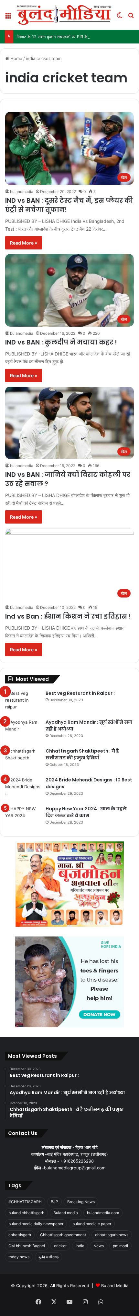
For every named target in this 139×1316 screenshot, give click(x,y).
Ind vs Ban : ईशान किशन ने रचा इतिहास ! (68, 616)
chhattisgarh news (111, 1234)
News (98, 1245)
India (80, 1245)
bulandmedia (21, 191)
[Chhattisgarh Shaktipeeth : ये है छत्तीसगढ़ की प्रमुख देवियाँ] (23, 760)
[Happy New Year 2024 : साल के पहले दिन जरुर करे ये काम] (23, 817)
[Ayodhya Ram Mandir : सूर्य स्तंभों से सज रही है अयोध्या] (23, 731)
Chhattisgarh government (63, 1234)
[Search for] (131, 17)
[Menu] (8, 17)
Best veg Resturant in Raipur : (80, 693)
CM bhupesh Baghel (26, 1245)
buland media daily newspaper (35, 1223)
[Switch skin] (119, 17)
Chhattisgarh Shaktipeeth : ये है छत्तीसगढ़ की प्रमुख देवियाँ (82, 754)
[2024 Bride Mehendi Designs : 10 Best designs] (23, 789)
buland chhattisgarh (26, 1212)
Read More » (23, 243)
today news (18, 1256)
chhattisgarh (19, 1234)
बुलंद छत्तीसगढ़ (48, 1256)
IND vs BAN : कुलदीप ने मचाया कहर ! (61, 342)
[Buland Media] (64, 15)
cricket (60, 1245)
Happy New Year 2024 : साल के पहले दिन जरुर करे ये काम (86, 812)
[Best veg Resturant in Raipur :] (23, 702)
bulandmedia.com (103, 1212)
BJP (54, 1201)
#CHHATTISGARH (25, 1201)
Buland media (65, 1212)
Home (15, 58)
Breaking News (81, 1201)
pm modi (120, 1245)
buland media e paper (91, 1223)
